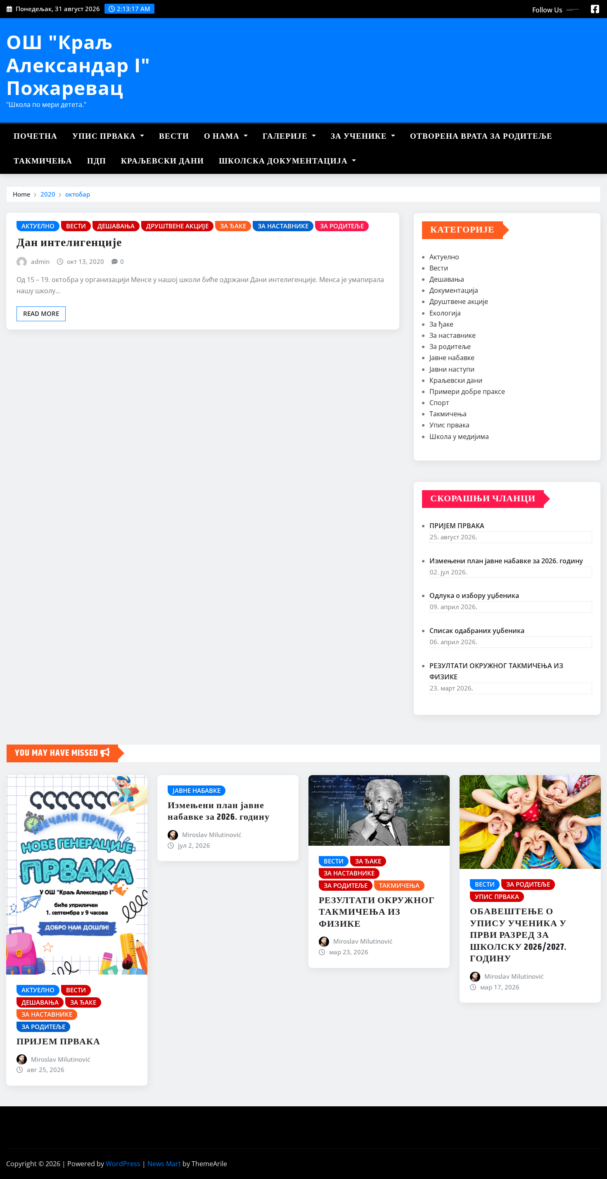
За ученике (360, 136)
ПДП (96, 161)
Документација (453, 290)
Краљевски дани (162, 161)
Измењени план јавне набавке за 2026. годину (506, 560)
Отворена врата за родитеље (481, 136)
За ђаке (441, 324)
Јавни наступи (451, 369)
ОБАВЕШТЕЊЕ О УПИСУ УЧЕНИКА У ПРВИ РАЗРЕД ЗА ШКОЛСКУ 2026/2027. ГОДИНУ (518, 935)
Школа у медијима (459, 436)
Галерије (286, 136)
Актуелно (444, 256)
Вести (174, 136)
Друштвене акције (458, 301)
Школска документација (284, 161)
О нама (223, 136)
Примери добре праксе (467, 391)
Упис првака (105, 136)
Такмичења (43, 161)
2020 (47, 194)
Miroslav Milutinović (60, 1059)
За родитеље (450, 346)
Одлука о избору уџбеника (474, 595)
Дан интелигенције (69, 242)
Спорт (439, 402)
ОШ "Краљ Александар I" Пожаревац (78, 64)
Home (22, 194)
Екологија (445, 313)
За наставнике (452, 335)
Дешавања (446, 279)
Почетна (35, 136)
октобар (77, 194)
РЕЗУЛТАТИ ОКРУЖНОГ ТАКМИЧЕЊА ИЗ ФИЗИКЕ (377, 912)
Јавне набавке (451, 357)
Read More (41, 313)
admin (40, 261)
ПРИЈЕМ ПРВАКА (456, 525)
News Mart (164, 1163)
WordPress (123, 1163)
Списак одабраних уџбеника (476, 630)
